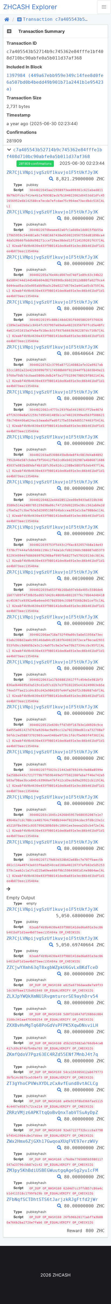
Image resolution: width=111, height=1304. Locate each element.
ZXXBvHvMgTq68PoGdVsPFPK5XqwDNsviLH (52, 1025)
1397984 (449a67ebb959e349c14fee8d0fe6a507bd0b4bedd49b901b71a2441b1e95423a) (54, 82)
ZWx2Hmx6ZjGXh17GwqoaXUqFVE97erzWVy (52, 1141)
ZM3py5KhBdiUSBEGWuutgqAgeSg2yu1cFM (52, 1170)
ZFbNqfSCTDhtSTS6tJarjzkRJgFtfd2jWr (52, 1199)
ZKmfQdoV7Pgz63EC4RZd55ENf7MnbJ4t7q (52, 1054)
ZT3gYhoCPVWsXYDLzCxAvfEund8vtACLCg (52, 1083)
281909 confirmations (35, 163)
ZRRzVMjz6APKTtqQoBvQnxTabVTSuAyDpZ (52, 1112)
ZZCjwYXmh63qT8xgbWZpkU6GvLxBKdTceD (52, 967)
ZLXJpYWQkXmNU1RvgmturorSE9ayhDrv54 (52, 996)
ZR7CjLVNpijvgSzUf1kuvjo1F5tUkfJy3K (52, 172)
